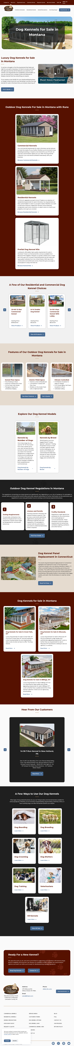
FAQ (55, 1016)
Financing (32, 1030)
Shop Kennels (63, 9)
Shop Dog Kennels (62, 991)
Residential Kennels (31, 9)
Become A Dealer (51, 2)
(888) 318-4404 (47, 989)
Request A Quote (41, 2)
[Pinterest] (63, 1043)
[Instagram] (58, 1043)
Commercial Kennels (20, 9)
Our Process (58, 1023)
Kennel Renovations (42, 9)
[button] (55, 74)
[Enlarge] (34, 558)
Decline (15, 1040)
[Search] (14, 10)
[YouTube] (68, 1043)
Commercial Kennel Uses (36, 1026)
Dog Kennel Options (35, 1020)
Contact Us (6, 2)
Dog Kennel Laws (21, 2)
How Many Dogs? (53, 9)
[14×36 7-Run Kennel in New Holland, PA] (37, 735)
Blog (55, 1013)
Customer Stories (31, 2)
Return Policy (58, 1026)
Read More (37, 774)
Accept (7, 1040)
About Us (13, 2)
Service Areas (33, 1013)
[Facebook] (53, 1043)
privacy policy (7, 1034)
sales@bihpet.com (27, 996)
